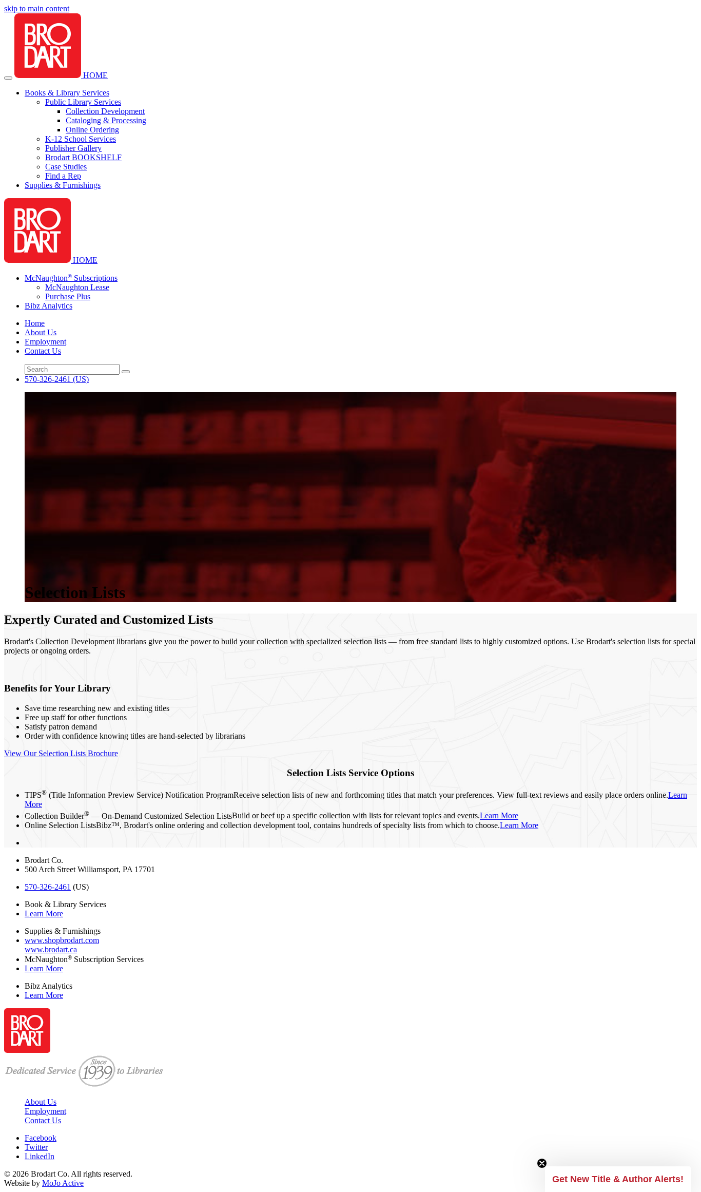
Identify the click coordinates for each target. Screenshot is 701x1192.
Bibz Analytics (48, 305)
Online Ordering (92, 129)
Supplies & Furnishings (63, 185)
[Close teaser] (542, 1163)
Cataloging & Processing (106, 120)
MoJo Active (63, 1183)
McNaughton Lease (77, 287)
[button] (618, 1179)
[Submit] (126, 371)
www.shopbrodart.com (62, 940)
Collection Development (105, 111)
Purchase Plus (67, 296)
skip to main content (36, 8)
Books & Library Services (67, 92)
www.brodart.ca (51, 949)
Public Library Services (83, 102)
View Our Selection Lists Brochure (61, 753)
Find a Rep (63, 175)
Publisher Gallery (73, 148)
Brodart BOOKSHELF (83, 157)
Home (35, 323)
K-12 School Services (80, 138)
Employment (45, 341)
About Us (40, 332)
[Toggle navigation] (8, 78)
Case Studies (66, 166)
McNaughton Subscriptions (71, 278)
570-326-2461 (57, 379)
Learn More (499, 816)
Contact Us (43, 351)
